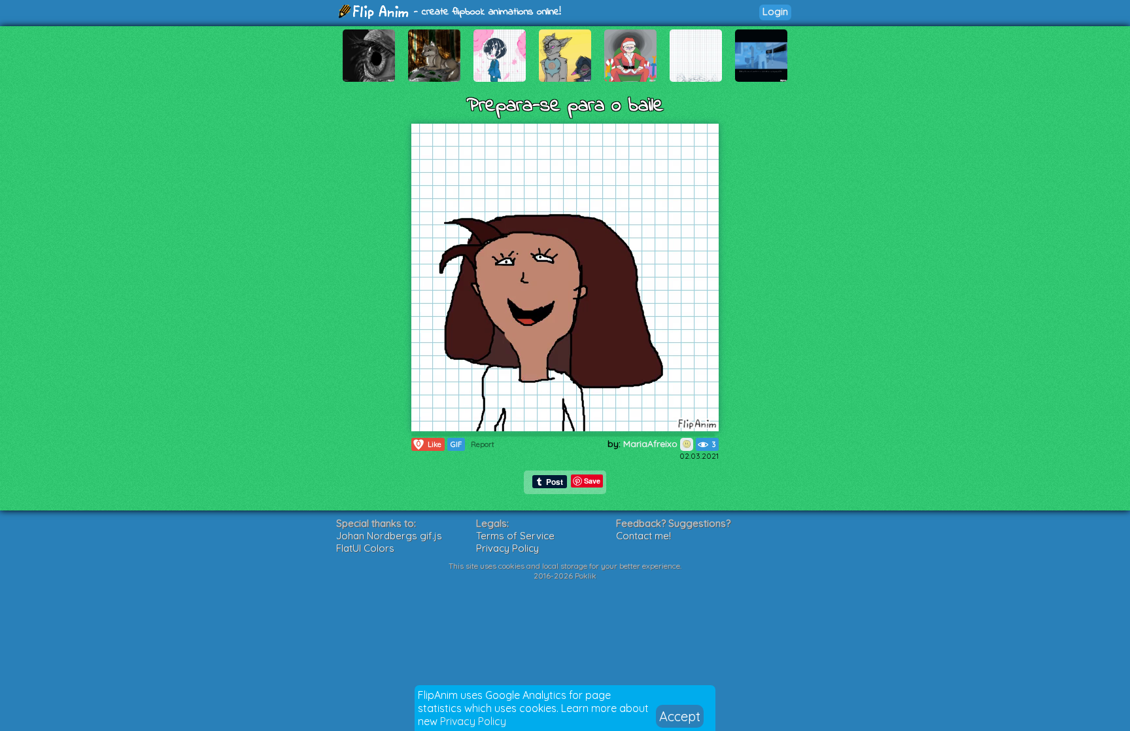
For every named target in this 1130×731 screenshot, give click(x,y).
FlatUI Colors (365, 548)
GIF (456, 444)
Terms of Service (515, 535)
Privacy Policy (473, 721)
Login (775, 11)
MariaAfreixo (651, 444)
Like (429, 444)
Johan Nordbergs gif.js (389, 535)
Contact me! (643, 535)
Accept (679, 716)
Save (592, 481)
